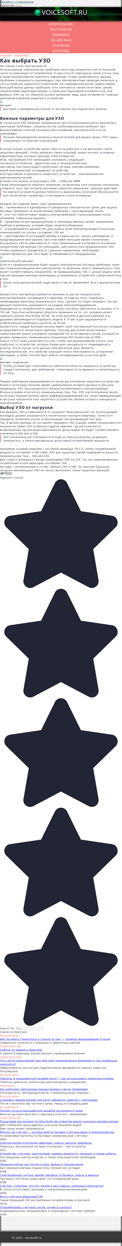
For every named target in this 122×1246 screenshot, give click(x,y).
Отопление (61, 45)
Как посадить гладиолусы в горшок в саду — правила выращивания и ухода (55, 1039)
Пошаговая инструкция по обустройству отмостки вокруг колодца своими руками (59, 1121)
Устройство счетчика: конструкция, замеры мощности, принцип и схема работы (58, 1153)
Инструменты (61, 29)
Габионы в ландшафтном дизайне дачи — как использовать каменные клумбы (57, 1078)
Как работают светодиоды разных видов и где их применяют (44, 1089)
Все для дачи (61, 40)
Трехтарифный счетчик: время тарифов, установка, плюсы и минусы (49, 1175)
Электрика (61, 50)
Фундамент (61, 34)
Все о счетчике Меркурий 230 (21, 1196)
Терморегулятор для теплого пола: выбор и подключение (41, 1164)
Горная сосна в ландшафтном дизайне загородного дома (41, 1110)
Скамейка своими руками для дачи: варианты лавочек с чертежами (49, 1100)
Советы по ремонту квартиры (21, 1050)
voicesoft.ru (65, 12)
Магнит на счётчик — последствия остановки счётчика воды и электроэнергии (57, 1132)
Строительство (61, 24)
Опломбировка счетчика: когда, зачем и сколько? (36, 1207)
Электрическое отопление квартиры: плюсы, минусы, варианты (46, 1143)
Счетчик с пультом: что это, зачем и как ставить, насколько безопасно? (52, 1186)
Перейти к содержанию (17, 2)
